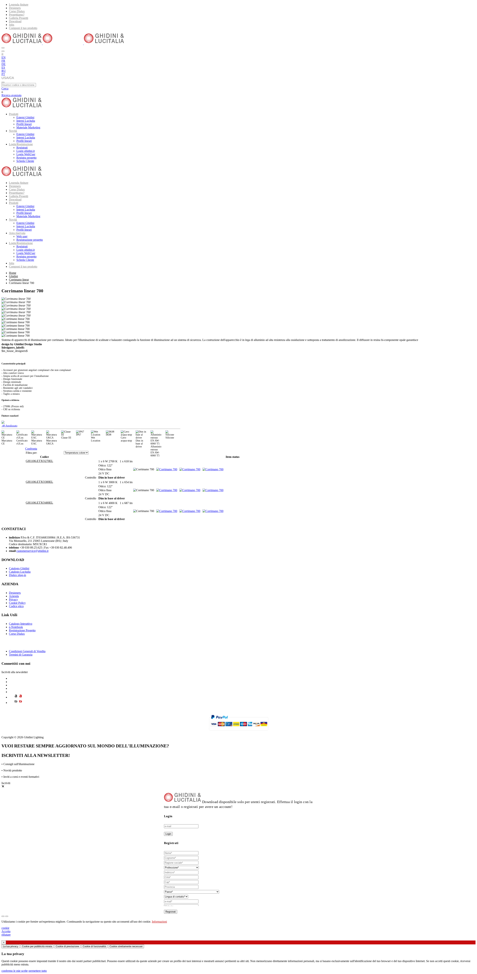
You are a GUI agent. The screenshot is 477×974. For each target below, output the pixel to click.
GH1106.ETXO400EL (39, 502)
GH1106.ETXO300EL (39, 481)
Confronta (31, 448)
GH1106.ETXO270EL (39, 461)
